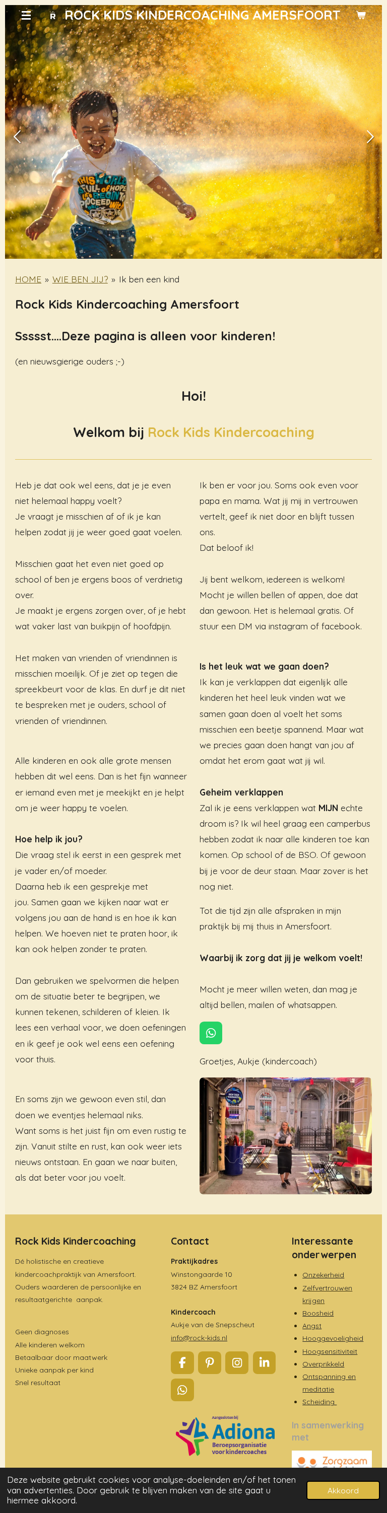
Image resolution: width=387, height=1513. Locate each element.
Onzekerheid (323, 1274)
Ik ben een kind (149, 279)
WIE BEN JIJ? (80, 279)
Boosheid (318, 1313)
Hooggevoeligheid (332, 1338)
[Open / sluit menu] (26, 15)
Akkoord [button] (343, 1490)
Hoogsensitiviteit (329, 1351)
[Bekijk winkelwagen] (361, 15)
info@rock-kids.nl (199, 1337)
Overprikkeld (323, 1363)
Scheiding (319, 1401)
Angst (311, 1325)
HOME (28, 279)
